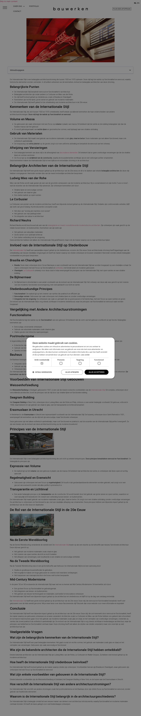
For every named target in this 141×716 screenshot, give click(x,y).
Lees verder (85, 355)
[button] (42, 372)
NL (135, 3)
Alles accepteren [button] (96, 372)
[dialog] (70, 358)
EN (138, 3)
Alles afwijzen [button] (72, 372)
